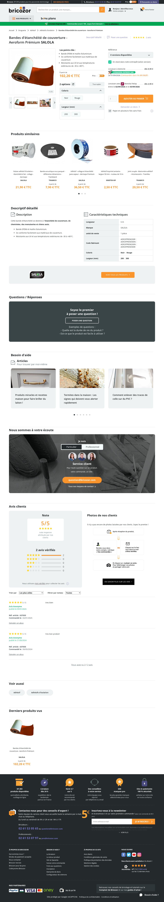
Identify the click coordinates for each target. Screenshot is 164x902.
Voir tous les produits (117, 275)
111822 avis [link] (141, 869)
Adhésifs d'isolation (39, 692)
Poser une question (119, 37)
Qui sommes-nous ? (16, 854)
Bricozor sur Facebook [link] (123, 855)
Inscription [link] (51, 869)
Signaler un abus (16, 623)
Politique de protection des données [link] (98, 860)
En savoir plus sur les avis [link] (118, 581)
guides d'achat (134, 890)
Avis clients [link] (88, 854)
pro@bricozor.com (50, 838)
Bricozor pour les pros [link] (17, 866)
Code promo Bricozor (17, 868)
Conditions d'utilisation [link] (110, 897)
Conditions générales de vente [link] (95, 857)
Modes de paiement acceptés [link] (20, 857)
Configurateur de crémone (57, 874)
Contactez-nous (27, 810)
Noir (66, 98)
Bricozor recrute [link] (15, 863)
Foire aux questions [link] (54, 866)
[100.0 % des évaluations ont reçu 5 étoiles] (33, 555)
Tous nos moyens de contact (81, 486)
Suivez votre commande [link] (56, 863)
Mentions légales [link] (90, 863)
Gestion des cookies (91, 866)
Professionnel (92, 446)
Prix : (127, 1)
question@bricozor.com (82, 479)
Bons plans (48, 18)
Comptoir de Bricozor (108, 890)
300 (76, 114)
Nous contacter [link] (15, 860)
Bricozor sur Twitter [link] (129, 855)
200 (66, 114)
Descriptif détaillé (93, 37)
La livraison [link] (51, 854)
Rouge (77, 98)
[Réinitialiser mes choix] (73, 84)
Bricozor (21, 9)
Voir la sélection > (112, 24)
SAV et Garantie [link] (52, 860)
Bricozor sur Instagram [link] (139, 855)
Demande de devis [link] (54, 872)
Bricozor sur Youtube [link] (134, 855)
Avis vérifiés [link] (40, 583)
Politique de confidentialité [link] (89, 897)
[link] (148, 2)
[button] (78, 193)
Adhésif (17, 692)
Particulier (71, 446)
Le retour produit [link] (53, 857)
